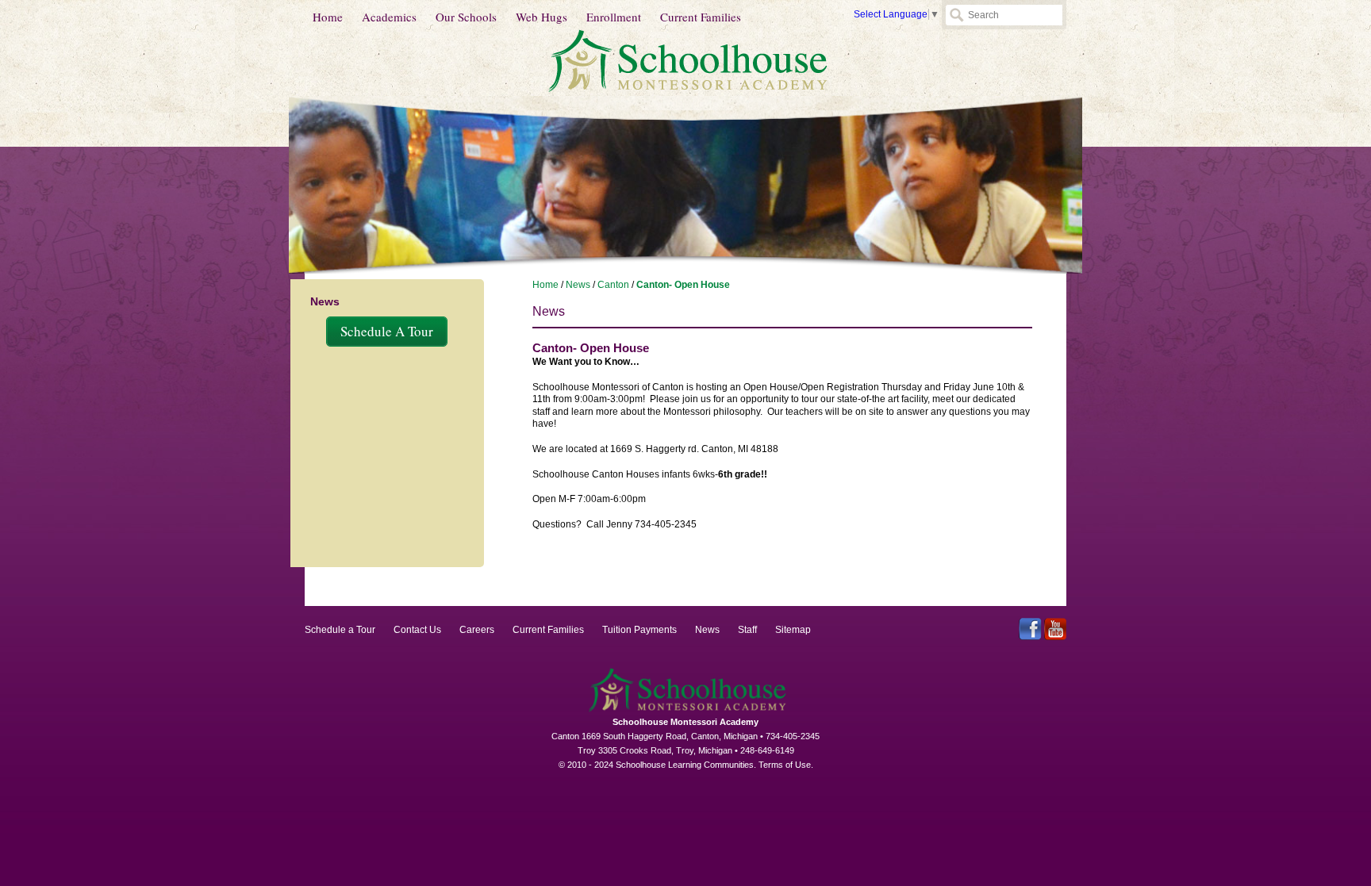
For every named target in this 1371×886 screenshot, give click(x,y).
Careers (476, 629)
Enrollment (613, 17)
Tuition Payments (639, 629)
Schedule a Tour (340, 629)
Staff (747, 629)
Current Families (700, 17)
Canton (613, 284)
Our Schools (466, 17)
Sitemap (793, 629)
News (578, 284)
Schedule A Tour (386, 331)
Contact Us (417, 629)
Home (328, 17)
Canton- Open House (683, 284)
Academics (389, 17)
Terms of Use (784, 764)
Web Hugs (541, 17)
